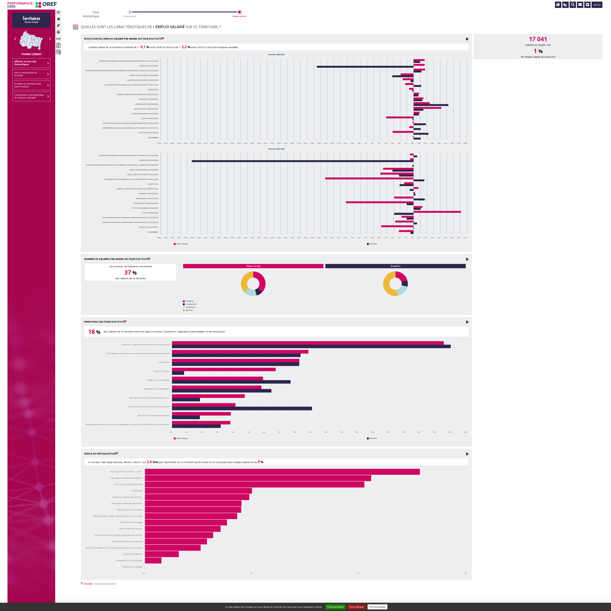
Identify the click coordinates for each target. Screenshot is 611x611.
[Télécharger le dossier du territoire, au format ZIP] (58, 52)
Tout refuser (356, 607)
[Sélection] (565, 5)
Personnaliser (377, 607)
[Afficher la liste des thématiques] (58, 13)
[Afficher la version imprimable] (58, 32)
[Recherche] (573, 5)
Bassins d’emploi (31, 21)
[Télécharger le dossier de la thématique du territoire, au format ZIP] (58, 45)
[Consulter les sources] (58, 26)
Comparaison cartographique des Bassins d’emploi (29, 96)
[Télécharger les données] (467, 38)
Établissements (129, 16)
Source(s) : (88, 583)
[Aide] (587, 5)
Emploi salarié (239, 16)
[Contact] (580, 5)
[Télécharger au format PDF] (58, 39)
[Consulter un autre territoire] (14, 42)
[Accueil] (558, 5)
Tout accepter (335, 607)
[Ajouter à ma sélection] (58, 19)
